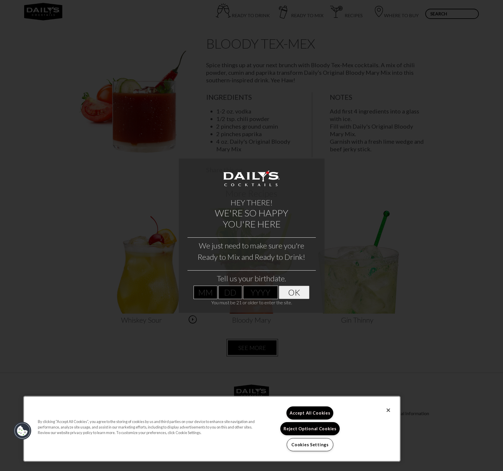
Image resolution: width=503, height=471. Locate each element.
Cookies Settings (310, 444)
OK (294, 292)
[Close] (388, 410)
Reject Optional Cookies (310, 428)
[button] (22, 431)
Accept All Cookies (310, 412)
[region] (212, 429)
